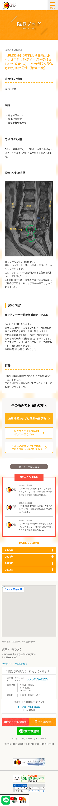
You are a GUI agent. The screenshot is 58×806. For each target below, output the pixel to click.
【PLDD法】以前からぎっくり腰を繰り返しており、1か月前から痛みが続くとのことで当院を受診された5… (36, 491)
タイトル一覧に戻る (29, 466)
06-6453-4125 (37, 679)
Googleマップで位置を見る (14, 663)
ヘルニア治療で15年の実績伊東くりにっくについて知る (27, 447)
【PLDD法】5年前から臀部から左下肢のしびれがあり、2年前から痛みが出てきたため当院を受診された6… (36, 527)
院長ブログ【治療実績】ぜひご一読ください (27, 433)
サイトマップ (40, 738)
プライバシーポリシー (21, 738)
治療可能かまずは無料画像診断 (27, 418)
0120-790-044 (29, 707)
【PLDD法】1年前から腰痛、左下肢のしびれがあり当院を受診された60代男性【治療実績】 (35, 509)
